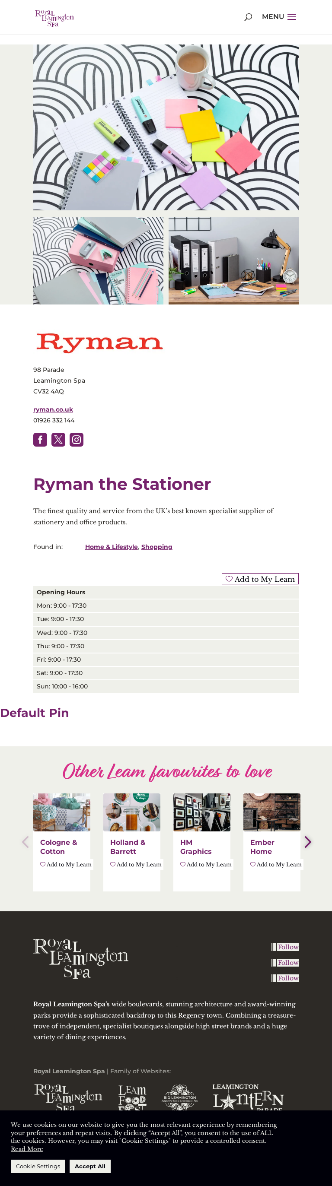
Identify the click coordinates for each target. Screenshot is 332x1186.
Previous (26, 842)
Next (305, 842)
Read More (27, 1149)
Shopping (156, 547)
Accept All (90, 1166)
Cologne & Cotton (58, 847)
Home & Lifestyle (111, 547)
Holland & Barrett (128, 847)
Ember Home (262, 847)
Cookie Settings (38, 1166)
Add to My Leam (264, 579)
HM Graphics (196, 847)
